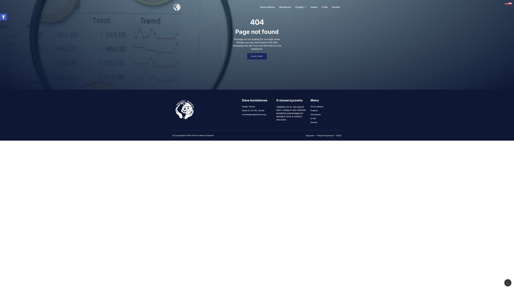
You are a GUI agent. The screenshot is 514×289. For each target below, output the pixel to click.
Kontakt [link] (336, 7)
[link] (3, 16)
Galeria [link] (314, 7)
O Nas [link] (325, 7)
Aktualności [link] (285, 7)
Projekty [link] (299, 7)
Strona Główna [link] (267, 7)
